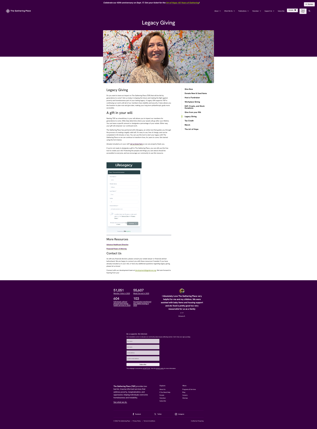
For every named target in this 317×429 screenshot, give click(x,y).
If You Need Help (164, 392)
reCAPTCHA (146, 368)
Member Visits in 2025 (122, 293)
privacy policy (160, 368)
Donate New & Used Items (196, 93)
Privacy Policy (137, 421)
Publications (242, 11)
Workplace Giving (192, 102)
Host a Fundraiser (192, 97)
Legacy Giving (191, 116)
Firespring (200, 421)
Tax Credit (189, 121)
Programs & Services (189, 389)
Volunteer (255, 11)
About (216, 11)
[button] (309, 11)
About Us (162, 389)
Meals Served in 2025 (141, 293)
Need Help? (303, 11)
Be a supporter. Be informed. (137, 334)
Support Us (268, 11)
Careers (185, 395)
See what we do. (120, 402)
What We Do (228, 11)
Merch (187, 125)
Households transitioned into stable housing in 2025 (142, 303)
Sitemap (185, 398)
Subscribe (281, 11)
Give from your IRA (193, 112)
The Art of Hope (191, 129)
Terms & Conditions (149, 421)
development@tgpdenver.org (145, 270)
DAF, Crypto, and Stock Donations (195, 107)
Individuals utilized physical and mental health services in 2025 (122, 303)
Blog (183, 392)
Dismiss (310, 4)
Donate (291, 10)
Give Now (189, 89)
